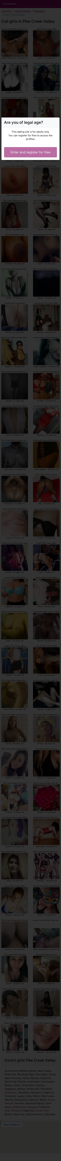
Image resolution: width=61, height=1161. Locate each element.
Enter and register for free (30, 152)
